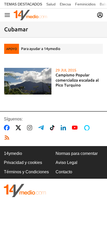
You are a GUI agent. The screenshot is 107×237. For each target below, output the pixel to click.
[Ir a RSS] (8, 138)
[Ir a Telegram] (42, 128)
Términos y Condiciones (26, 172)
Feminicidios (85, 4)
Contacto (64, 172)
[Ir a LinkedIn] (64, 128)
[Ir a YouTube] (76, 128)
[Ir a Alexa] (88, 128)
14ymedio (13, 153)
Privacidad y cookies (23, 162)
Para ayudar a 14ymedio (40, 49)
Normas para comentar (77, 153)
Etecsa (65, 4)
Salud (51, 4)
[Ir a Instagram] (30, 128)
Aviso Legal (66, 162)
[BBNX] (25, 190)
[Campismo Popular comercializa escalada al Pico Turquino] (27, 81)
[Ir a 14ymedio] (30, 15)
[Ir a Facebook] (8, 128)
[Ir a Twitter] (19, 128)
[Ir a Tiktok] (53, 128)
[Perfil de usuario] (100, 15)
